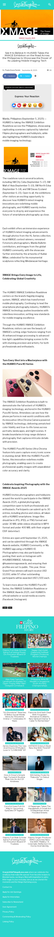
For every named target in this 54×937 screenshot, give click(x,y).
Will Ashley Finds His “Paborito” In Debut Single (39, 777)
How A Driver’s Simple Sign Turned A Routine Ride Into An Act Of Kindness (14, 778)
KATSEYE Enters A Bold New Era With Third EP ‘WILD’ (40, 748)
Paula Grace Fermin (12, 70)
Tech (10, 608)
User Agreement (10, 907)
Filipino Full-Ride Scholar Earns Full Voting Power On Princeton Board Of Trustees (14, 653)
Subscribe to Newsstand (13, 902)
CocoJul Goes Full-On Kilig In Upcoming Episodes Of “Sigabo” (14, 808)
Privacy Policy (8, 912)
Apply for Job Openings (12, 892)
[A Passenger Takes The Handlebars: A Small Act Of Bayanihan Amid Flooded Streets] (39, 794)
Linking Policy (8, 921)
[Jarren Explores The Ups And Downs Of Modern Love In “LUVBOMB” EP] (14, 734)
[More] (35, 76)
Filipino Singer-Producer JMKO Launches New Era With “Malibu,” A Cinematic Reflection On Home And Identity (39, 841)
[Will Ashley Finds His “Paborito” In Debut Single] (39, 763)
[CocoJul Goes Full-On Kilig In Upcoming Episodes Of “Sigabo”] (14, 794)
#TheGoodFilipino (14, 772)
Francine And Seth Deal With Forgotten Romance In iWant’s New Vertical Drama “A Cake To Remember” (39, 716)
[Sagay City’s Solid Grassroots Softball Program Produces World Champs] (39, 641)
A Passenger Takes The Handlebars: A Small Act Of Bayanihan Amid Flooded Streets (39, 809)
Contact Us (7, 887)
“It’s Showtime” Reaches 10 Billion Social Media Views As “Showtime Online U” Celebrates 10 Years (14, 716)
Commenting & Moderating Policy (17, 917)
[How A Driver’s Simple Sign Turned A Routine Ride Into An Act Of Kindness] (14, 763)
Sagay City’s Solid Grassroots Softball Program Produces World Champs (40, 653)
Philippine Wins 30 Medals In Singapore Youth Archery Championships (39, 682)
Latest (5, 608)
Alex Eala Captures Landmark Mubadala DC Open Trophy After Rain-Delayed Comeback (14, 682)
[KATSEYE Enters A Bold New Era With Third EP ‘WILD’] (39, 734)
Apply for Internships (11, 897)
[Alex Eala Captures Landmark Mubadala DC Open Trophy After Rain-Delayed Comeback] (14, 670)
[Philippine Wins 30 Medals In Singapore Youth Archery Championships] (39, 670)
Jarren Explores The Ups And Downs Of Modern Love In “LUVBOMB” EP (14, 748)
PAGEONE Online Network (14, 710)
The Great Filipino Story (14, 835)
